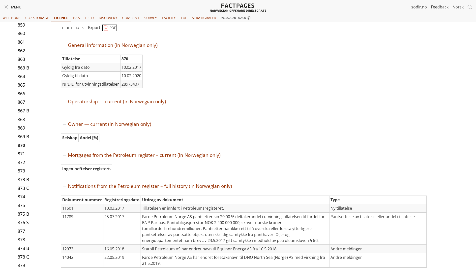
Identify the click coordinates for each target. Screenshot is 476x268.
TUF (184, 17)
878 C (23, 257)
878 (21, 239)
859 (21, 25)
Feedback (439, 7)
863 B (23, 68)
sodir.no (419, 7)
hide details (73, 28)
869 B (23, 136)
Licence (61, 17)
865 (21, 85)
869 (21, 128)
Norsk (458, 7)
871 (21, 154)
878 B (23, 248)
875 (21, 205)
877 (21, 231)
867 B (23, 111)
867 (21, 102)
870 (21, 145)
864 (21, 76)
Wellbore (11, 17)
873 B (23, 179)
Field (89, 17)
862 (21, 51)
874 (21, 197)
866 (21, 94)
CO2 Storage (37, 17)
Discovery (108, 17)
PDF (112, 27)
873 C (23, 188)
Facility (169, 17)
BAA (76, 17)
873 (21, 171)
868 (21, 119)
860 (21, 33)
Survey (150, 17)
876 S (23, 222)
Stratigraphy (204, 17)
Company (130, 17)
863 (21, 59)
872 (21, 162)
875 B (23, 214)
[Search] (470, 7)
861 (21, 42)
